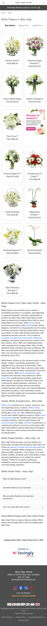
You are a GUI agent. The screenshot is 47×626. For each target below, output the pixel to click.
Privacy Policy (20, 617)
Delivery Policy (23, 620)
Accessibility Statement (36, 617)
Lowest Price (37, 25)
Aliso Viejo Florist (23, 3)
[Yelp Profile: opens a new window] (32, 588)
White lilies (16, 412)
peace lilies (5, 378)
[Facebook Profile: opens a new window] (21, 588)
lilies (19, 327)
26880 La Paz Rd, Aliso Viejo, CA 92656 (23, 574)
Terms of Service (7, 617)
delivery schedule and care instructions (26, 447)
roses (31, 322)
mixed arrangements (27, 373)
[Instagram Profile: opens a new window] (15, 588)
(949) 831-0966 (23, 577)
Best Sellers (10, 25)
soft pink (27, 422)
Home (3, 13)
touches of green (8, 422)
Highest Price (23, 25)
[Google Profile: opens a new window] (26, 588)
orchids (29, 325)
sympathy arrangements (11, 337)
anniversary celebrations (32, 337)
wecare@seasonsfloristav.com (24, 579)
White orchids (34, 407)
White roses (6, 405)
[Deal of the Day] (34, 125)
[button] (41, 620)
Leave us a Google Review (24, 595)
